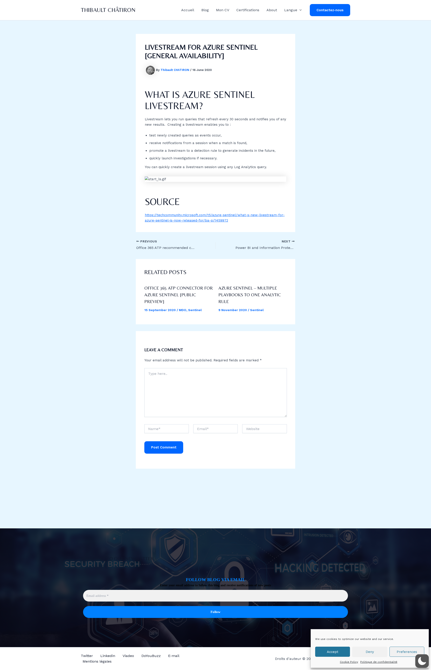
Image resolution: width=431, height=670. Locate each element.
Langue (290, 10)
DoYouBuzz (151, 656)
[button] (299, 10)
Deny (370, 652)
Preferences (407, 652)
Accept (332, 652)
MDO (182, 310)
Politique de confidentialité (378, 661)
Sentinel (195, 310)
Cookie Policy (349, 661)
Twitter (87, 656)
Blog (205, 10)
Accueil (187, 10)
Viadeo (128, 656)
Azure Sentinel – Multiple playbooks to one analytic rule (249, 294)
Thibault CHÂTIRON (108, 10)
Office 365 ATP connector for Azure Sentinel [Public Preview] (178, 294)
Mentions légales (97, 661)
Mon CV (222, 10)
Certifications (247, 10)
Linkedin (107, 656)
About (271, 10)
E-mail (173, 656)
